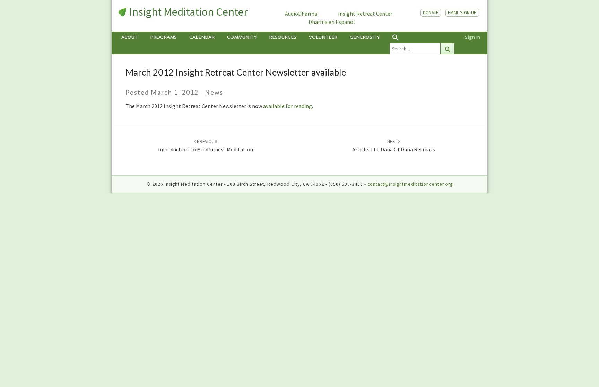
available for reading (287, 106)
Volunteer (323, 37)
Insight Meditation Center (188, 12)
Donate (431, 13)
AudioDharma (301, 13)
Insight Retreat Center (365, 13)
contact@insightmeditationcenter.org (410, 184)
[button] (422, 37)
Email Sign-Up (462, 13)
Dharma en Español (332, 21)
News (214, 92)
